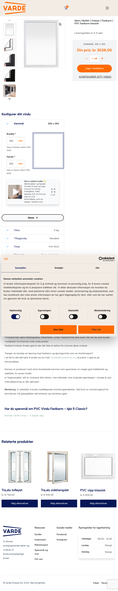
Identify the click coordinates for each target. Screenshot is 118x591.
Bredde (11, 134)
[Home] (14, 7)
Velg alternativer (19, 503)
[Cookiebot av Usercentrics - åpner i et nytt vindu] (101, 259)
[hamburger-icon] (107, 8)
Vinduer (95, 20)
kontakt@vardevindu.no (63, 357)
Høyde (11, 156)
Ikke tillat (58, 329)
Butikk (85, 20)
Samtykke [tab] (20, 268)
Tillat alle (96, 329)
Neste (31, 217)
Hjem (77, 20)
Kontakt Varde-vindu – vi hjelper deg (24, 415)
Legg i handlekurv (94, 68)
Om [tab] (97, 268)
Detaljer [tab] (59, 268)
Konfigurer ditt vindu (95, 76)
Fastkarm (107, 20)
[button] (60, 24)
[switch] (44, 316)
